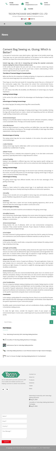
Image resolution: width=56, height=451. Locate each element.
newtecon (47, 5)
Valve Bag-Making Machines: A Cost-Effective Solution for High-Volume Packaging (29, 350)
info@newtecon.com (31, 5)
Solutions (31, 383)
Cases (31, 386)
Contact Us (32, 374)
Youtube (30, 9)
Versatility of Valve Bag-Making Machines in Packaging (21, 340)
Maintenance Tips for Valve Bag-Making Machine (20, 345)
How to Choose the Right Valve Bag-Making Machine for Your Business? (26, 356)
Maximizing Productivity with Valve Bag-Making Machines (22, 334)
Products (31, 380)
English (25, 19)
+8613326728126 (14, 5)
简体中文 (32, 19)
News (30, 388)
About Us (31, 377)
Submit (6, 442)
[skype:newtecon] (7, 389)
